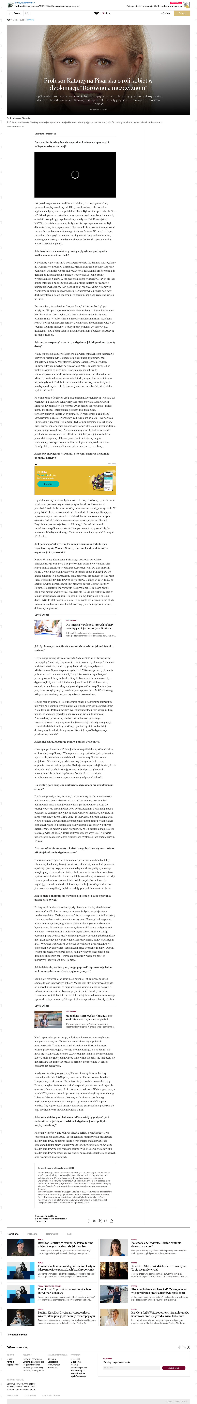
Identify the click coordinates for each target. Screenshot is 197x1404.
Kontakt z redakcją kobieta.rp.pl (21, 1389)
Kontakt (10, 1362)
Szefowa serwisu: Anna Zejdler (21, 1384)
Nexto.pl (74, 1365)
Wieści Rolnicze (78, 1373)
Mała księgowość (79, 1367)
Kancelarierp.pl (78, 1370)
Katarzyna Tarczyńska (45, 134)
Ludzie (23, 20)
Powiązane (13, 1234)
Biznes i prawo (71, 620)
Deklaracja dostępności (33, 1370)
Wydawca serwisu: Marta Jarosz (21, 1387)
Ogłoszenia (53, 1362)
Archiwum (52, 1367)
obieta (106, 13)
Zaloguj (182, 13)
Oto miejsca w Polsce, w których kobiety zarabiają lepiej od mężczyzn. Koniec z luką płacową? (89, 626)
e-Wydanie (165, 13)
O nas (9, 1359)
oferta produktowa (51, 1395)
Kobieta (15, 20)
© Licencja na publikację (46, 1216)
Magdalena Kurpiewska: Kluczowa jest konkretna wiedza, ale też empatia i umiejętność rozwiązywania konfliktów (89, 1017)
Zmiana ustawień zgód (33, 1362)
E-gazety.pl (76, 1362)
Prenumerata (54, 1365)
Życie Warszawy (78, 1376)
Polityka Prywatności (32, 1359)
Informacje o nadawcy (33, 1367)
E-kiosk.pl (75, 1359)
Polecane (32, 1234)
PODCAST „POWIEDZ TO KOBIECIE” (49, 1286)
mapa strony (12, 1395)
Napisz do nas (13, 1365)
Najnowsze (52, 1234)
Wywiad (30, 20)
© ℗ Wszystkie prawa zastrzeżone (50, 1219)
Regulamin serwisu (31, 1365)
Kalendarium (30, 1395)
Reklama (52, 1359)
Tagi (69, 1234)
